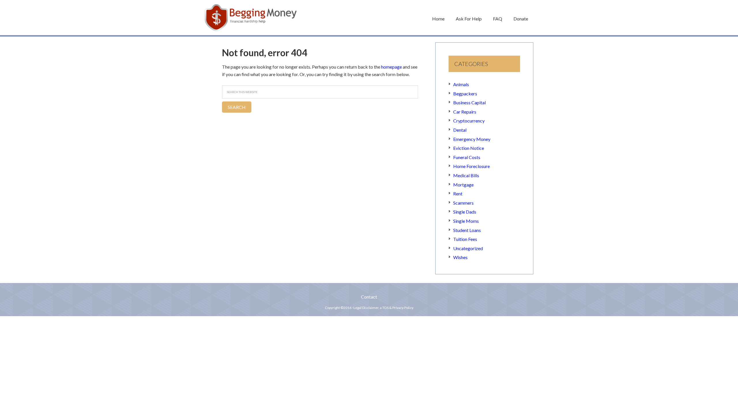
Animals (461, 84)
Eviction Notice (468, 148)
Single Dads (464, 211)
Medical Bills (466, 175)
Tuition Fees (465, 239)
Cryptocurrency (469, 120)
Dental (459, 130)
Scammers (463, 202)
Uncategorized (468, 248)
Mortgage (463, 184)
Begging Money (251, 17)
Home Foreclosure (471, 166)
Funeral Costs (466, 157)
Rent (457, 193)
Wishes (460, 257)
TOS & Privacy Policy (397, 307)
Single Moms (466, 221)
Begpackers (465, 93)
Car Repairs (464, 111)
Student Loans (467, 230)
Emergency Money (471, 139)
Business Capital (469, 102)
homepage (391, 66)
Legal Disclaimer (366, 307)
